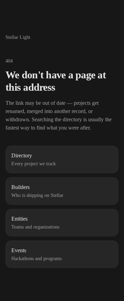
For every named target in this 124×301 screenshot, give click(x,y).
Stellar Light (18, 37)
